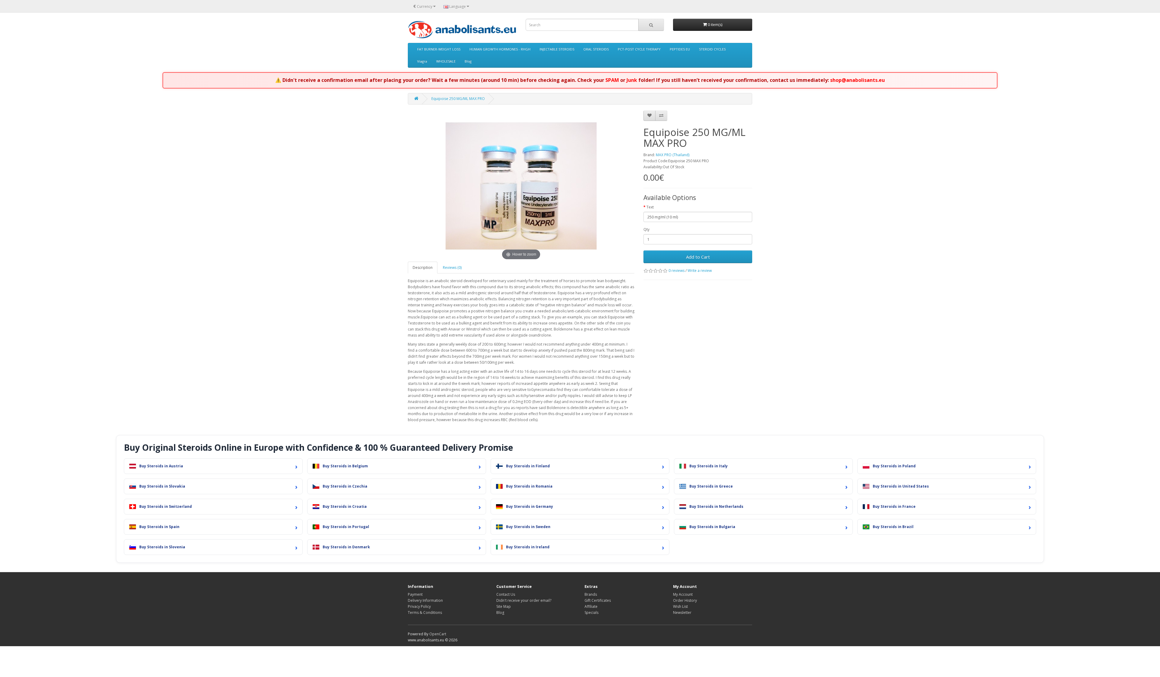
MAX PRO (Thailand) (672, 154)
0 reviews (677, 270)
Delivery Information (425, 600)
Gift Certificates (598, 600)
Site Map (503, 606)
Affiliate (591, 606)
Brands (591, 594)
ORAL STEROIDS (596, 49)
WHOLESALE (446, 61)
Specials (591, 612)
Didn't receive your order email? (523, 600)
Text (650, 207)
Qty (646, 229)
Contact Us (505, 594)
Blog (468, 61)
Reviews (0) (452, 267)
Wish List (680, 606)
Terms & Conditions (425, 612)
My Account (683, 594)
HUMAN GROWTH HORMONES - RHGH (499, 49)
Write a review (700, 270)
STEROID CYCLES (712, 49)
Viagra (422, 61)
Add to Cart (698, 257)
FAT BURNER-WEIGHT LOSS (438, 49)
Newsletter (682, 612)
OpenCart (437, 634)
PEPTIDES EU (680, 49)
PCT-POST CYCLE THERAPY (639, 49)
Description (423, 267)
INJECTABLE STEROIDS (557, 49)
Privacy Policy (419, 606)
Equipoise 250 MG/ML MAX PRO (458, 98)
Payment (415, 594)
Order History (685, 600)
